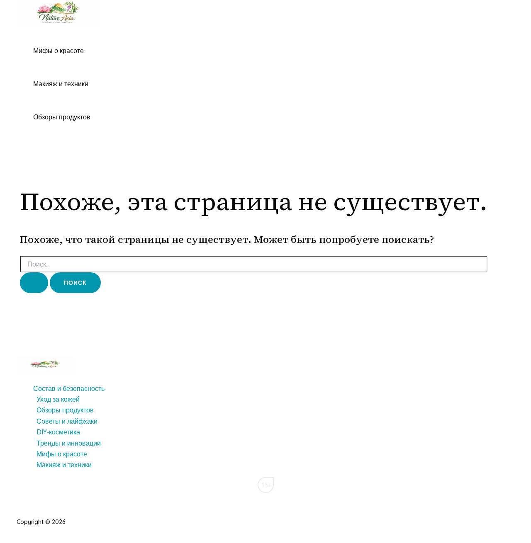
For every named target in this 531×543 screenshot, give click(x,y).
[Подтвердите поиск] (34, 282)
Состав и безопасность (69, 388)
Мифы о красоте (58, 50)
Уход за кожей (58, 399)
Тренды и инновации (69, 443)
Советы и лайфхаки (67, 421)
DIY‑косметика (58, 432)
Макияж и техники (60, 84)
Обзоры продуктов (61, 117)
